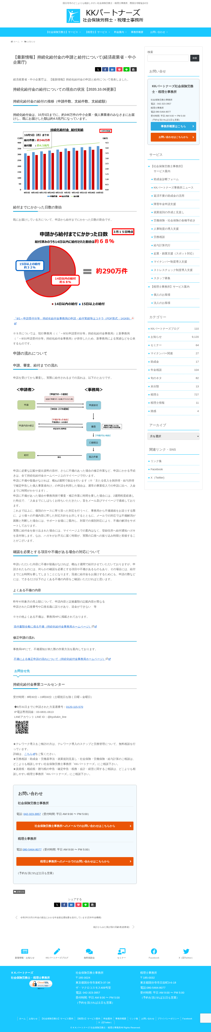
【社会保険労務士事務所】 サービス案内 (166, 169)
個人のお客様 (162, 294)
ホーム (22, 1018)
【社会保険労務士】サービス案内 (57, 1018)
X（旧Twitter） (105, 1022)
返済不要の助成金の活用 (169, 195)
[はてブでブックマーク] (112, 69)
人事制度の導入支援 (166, 228)
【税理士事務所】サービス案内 (170, 286)
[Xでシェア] (98, 69)
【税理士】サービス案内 (88, 1018)
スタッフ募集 (162, 278)
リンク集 (156, 461)
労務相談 (159, 237)
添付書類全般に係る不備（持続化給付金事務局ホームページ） (53, 626)
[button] (134, 69)
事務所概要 (120, 1018)
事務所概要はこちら (173, 126)
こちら (28, 754)
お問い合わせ (147, 1018)
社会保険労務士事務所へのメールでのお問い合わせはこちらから (75, 825)
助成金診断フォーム (166, 179)
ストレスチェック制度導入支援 (173, 270)
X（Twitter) (157, 477)
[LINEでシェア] (126, 69)
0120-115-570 (74, 706)
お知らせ (20, 892)
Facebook (157, 469)
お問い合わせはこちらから (173, 137)
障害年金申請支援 (165, 204)
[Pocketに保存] (119, 69)
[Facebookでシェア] (105, 69)
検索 (150, 52)
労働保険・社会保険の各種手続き (174, 220)
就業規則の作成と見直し (169, 212)
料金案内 (107, 1018)
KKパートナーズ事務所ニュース (174, 187)
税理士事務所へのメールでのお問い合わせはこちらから (75, 861)
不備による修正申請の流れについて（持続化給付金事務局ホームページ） (60, 659)
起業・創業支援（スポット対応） (174, 253)
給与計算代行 (162, 245)
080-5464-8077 (32, 849)
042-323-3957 (32, 814)
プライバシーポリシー (168, 1018)
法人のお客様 (162, 302)
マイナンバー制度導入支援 (170, 261)
